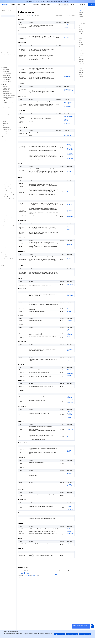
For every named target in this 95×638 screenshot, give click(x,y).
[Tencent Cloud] (4, 4)
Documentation (21, 8)
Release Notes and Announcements (39, 8)
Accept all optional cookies (59, 634)
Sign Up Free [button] (91, 4)
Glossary (3, 265)
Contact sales (27, 575)
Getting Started (4, 64)
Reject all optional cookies (72, 634)
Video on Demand (28, 8)
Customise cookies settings (85, 634)
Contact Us (3, 262)
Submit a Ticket (34, 575)
